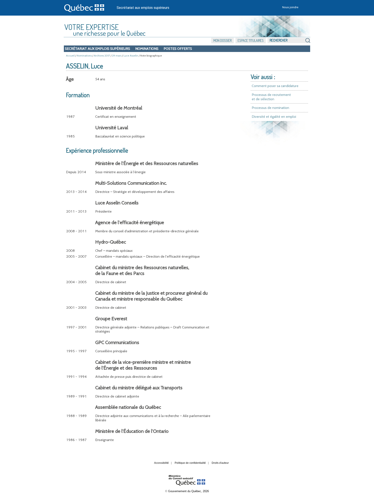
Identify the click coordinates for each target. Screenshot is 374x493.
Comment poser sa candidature (275, 86)
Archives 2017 (102, 55)
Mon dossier (222, 40)
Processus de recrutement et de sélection (271, 97)
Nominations (146, 49)
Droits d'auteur (220, 463)
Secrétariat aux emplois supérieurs (143, 8)
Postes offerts (178, 49)
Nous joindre (290, 7)
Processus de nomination (270, 108)
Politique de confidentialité (190, 463)
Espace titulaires (251, 40)
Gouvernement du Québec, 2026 (188, 491)
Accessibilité (161, 463)
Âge (70, 79)
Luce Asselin (131, 55)
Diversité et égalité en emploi (274, 117)
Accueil (70, 55)
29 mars (116, 55)
